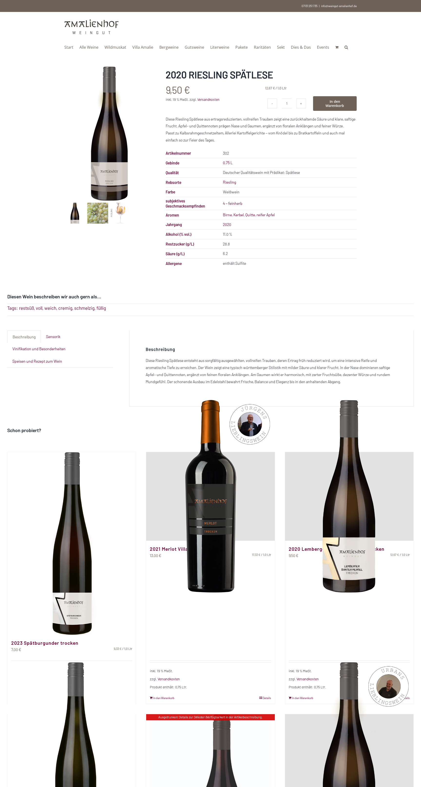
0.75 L (228, 162)
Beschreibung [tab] (24, 336)
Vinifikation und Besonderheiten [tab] (39, 348)
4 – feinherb (232, 203)
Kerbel (238, 214)
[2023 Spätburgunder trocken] (72, 543)
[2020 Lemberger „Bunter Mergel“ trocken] (349, 496)
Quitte (250, 214)
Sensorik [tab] (53, 336)
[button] (346, 47)
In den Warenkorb (334, 103)
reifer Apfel (266, 214)
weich (50, 308)
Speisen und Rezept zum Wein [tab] (37, 361)
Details (267, 698)
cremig (65, 308)
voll (39, 308)
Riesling (229, 182)
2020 (227, 224)
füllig (101, 308)
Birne (227, 214)
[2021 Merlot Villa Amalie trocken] (210, 496)
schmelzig (84, 308)
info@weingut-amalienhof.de (339, 6)
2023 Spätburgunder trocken (44, 643)
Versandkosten (208, 99)
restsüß (26, 308)
